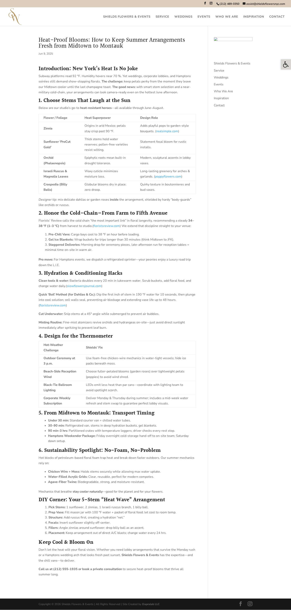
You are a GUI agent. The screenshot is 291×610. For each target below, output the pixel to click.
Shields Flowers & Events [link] (126, 17)
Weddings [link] (183, 17)
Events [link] (204, 17)
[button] (205, 4)
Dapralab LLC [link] (151, 604)
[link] (286, 64)
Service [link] (162, 17)
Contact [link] (277, 17)
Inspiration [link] (253, 17)
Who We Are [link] (226, 17)
